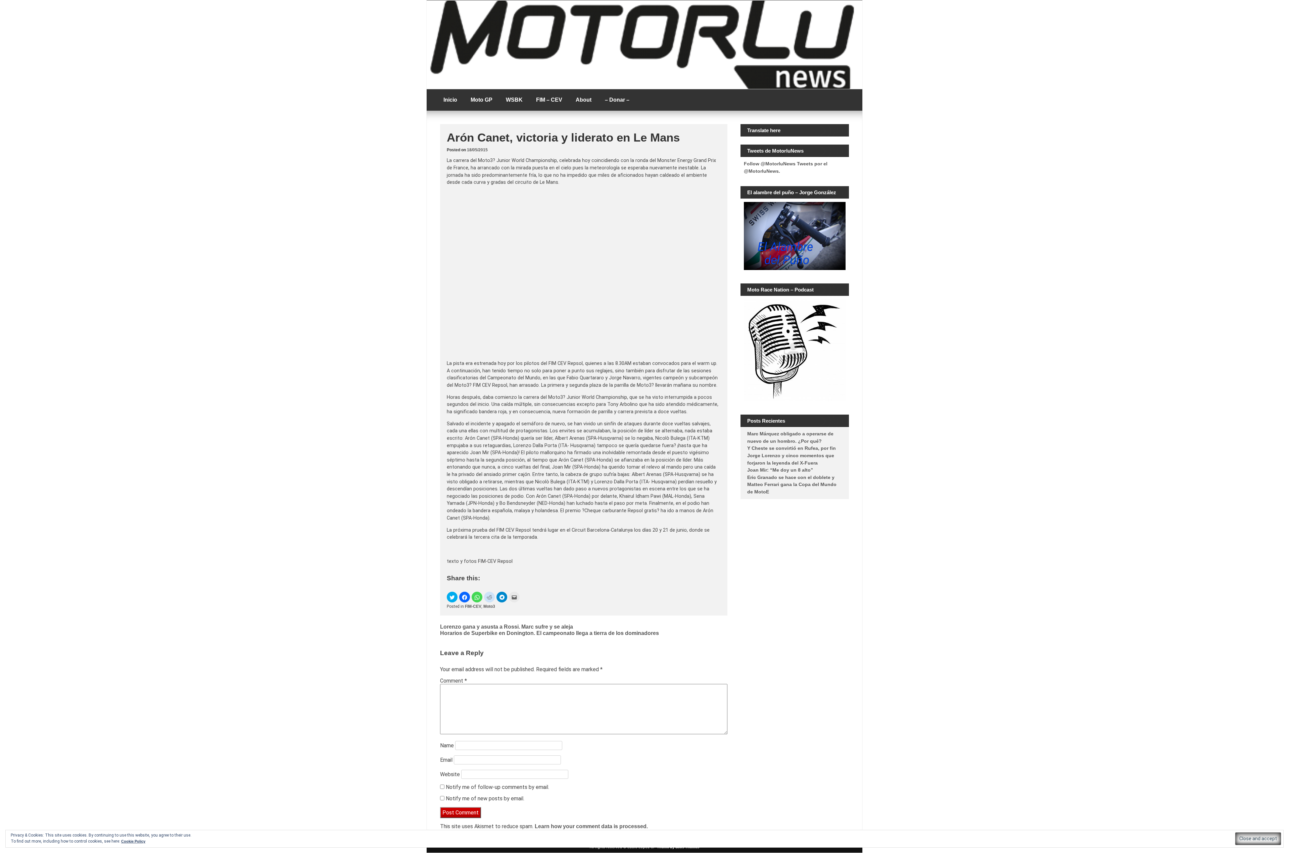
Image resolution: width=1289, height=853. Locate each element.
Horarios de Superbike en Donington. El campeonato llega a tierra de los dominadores (549, 633)
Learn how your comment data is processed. (591, 826)
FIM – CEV (549, 100)
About (583, 100)
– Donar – (617, 100)
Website (450, 774)
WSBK (514, 100)
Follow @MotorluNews (770, 163)
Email (446, 760)
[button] (452, 597)
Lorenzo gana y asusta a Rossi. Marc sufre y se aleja (506, 627)
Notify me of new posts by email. (485, 798)
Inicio (450, 100)
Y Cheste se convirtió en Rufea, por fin (791, 448)
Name (447, 745)
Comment (453, 681)
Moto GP (481, 100)
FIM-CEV (473, 606)
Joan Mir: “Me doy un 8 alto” (780, 470)
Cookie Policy (133, 841)
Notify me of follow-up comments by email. (497, 787)
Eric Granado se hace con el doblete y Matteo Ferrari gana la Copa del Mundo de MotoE (792, 484)
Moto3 (489, 606)
